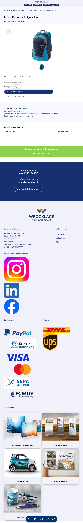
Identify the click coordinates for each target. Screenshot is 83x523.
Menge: (7, 86)
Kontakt (59, 246)
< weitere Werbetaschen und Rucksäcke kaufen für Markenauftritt (30, 10)
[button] (47, 519)
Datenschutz (60, 238)
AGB (58, 242)
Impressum (60, 234)
